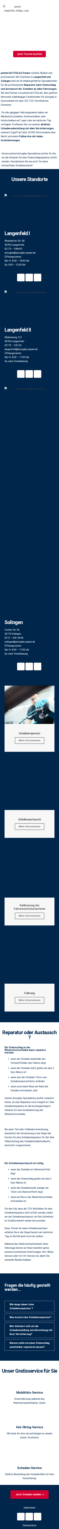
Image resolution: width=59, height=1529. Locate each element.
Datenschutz (29, 1525)
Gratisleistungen (10, 140)
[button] (38, 9)
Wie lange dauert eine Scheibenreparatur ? (22, 1306)
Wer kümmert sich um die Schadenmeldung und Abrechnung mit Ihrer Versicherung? (31, 1330)
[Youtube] (37, 1516)
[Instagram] (29, 1516)
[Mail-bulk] (29, 277)
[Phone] (37, 277)
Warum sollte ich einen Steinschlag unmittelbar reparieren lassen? (29, 1345)
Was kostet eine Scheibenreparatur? (30, 1317)
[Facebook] (21, 1516)
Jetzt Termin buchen (29, 54)
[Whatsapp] (21, 277)
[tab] (29, 1306)
